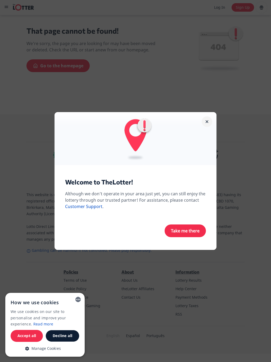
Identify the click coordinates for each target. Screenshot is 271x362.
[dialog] (45, 325)
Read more (43, 323)
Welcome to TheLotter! (99, 182)
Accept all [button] (26, 335)
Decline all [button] (62, 335)
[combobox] (78, 299)
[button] (45, 348)
